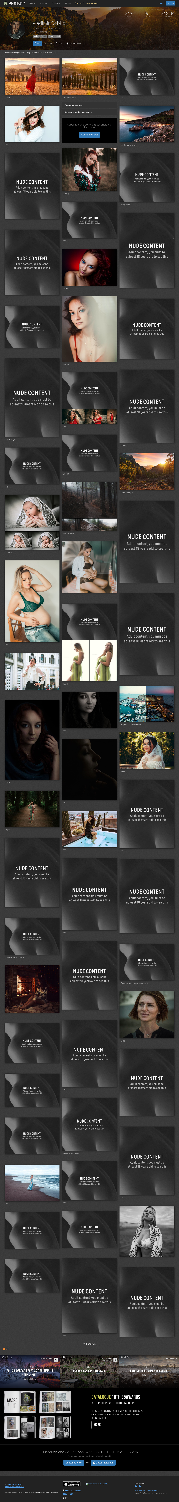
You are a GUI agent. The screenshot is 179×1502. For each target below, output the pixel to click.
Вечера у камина (71, 1153)
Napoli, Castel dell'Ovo (131, 725)
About (65, 1494)
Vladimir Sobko (45, 52)
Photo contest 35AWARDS (14, 1487)
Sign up (170, 3)
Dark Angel (11, 440)
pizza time (125, 205)
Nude (36, 36)
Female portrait (54, 36)
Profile (59, 43)
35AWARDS (75, 44)
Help (71, 1494)
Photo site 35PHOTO (14, 1484)
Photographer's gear (73, 105)
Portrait (43, 36)
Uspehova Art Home (15, 957)
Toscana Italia (69, 98)
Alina (8, 98)
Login (161, 3)
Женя (123, 445)
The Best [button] (56, 3)
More (97, 1425)
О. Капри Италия (129, 145)
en (136, 1485)
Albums (48, 43)
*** (122, 98)
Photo (37, 43)
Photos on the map (73, 1490)
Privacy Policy (39, 1492)
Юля (65, 684)
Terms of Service (50, 1492)
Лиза (65, 427)
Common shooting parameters (78, 112)
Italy (37, 32)
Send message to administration (146, 1490)
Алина (66, 194)
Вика (123, 1041)
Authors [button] (43, 3)
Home (7, 52)
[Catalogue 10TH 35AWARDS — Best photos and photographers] (37, 1414)
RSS (7, 1349)
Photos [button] (32, 3)
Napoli (43, 32)
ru (140, 1485)
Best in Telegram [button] (104, 1462)
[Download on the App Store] (74, 1484)
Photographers (18, 52)
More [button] (67, 3)
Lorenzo (9, 553)
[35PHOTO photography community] (14, 3)
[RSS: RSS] (4, 1349)
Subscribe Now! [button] (89, 134)
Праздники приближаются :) (134, 983)
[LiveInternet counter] (11, 1489)
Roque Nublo (127, 493)
